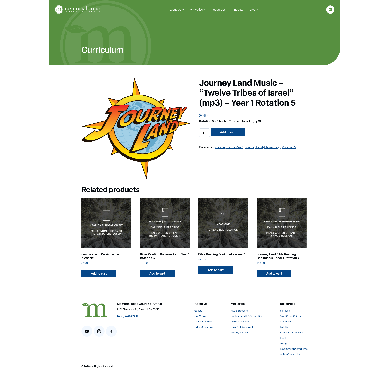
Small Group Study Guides (294, 349)
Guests (198, 310)
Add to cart (228, 132)
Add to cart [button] (99, 273)
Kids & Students (239, 310)
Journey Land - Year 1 (229, 147)
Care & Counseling (240, 321)
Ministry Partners (239, 332)
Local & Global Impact (242, 327)
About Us (175, 10)
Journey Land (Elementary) (263, 147)
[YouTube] (86, 331)
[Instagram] (99, 331)
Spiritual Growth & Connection (246, 316)
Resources (218, 10)
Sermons (285, 310)
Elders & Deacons (203, 327)
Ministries (196, 10)
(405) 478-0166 (127, 316)
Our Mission (200, 316)
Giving (283, 343)
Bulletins (284, 327)
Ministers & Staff (203, 321)
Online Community (290, 354)
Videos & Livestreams (291, 332)
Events (238, 10)
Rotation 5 (289, 147)
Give (252, 10)
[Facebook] (111, 331)
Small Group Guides (290, 316)
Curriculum (286, 321)
